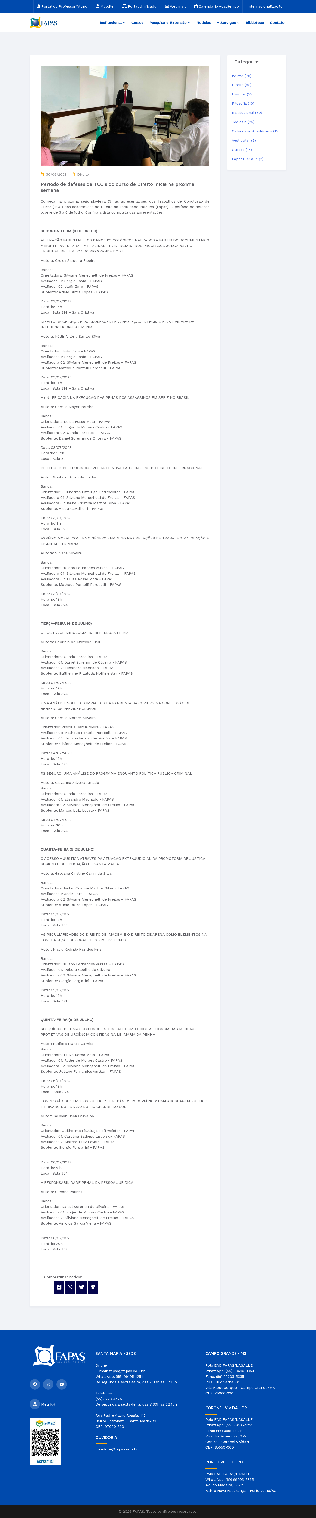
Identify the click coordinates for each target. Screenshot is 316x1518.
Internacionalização (265, 6)
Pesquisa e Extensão (168, 22)
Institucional (111, 22)
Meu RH (48, 1404)
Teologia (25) (243, 122)
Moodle (106, 6)
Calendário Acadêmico (218, 6)
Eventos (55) (243, 94)
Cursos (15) (242, 149)
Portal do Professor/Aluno (63, 6)
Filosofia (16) (243, 103)
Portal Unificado (141, 6)
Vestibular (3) (244, 140)
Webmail (177, 6)
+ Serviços (226, 22)
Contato (277, 22)
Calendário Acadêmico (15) (255, 131)
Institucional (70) (247, 112)
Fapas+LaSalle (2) (247, 159)
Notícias (203, 22)
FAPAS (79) (241, 75)
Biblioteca (255, 22)
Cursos (137, 22)
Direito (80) (241, 85)
